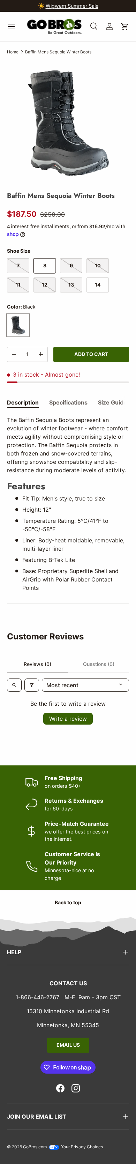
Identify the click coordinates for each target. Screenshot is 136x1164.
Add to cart (91, 354)
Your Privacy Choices (81, 1146)
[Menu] (11, 26)
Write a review (68, 718)
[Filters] (31, 685)
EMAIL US (68, 1045)
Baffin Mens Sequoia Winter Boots (58, 51)
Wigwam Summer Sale (72, 6)
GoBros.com (35, 1146)
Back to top (68, 902)
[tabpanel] (68, 504)
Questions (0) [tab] (98, 664)
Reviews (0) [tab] (37, 664)
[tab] (23, 402)
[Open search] (14, 685)
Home (12, 51)
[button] (125, 26)
